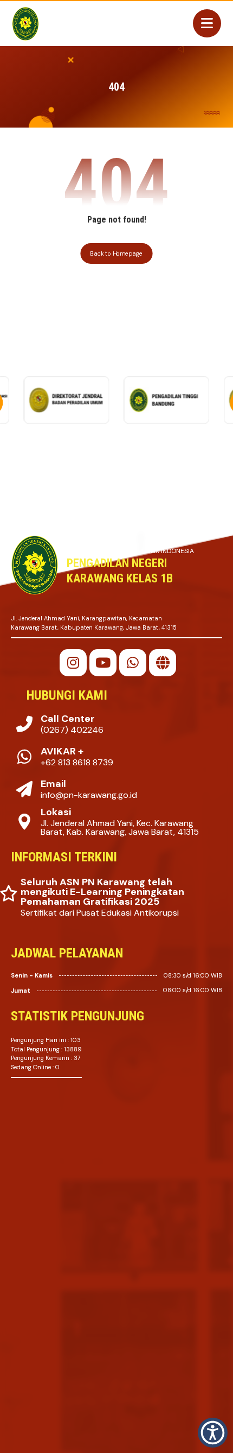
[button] (73, 662)
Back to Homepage (116, 253)
